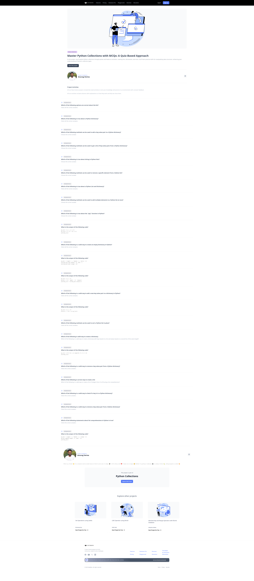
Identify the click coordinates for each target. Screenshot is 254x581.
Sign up (166, 3)
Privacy (163, 567)
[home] (89, 3)
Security (167, 567)
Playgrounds (121, 3)
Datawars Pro (112, 3)
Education (136, 3)
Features (98, 3)
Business (129, 3)
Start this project (73, 65)
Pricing (104, 3)
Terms (159, 567)
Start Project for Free (80, 530)
